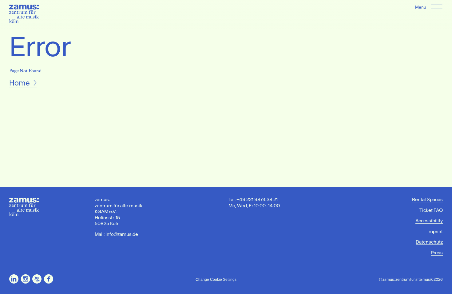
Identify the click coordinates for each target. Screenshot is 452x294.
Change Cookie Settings (216, 279)
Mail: (116, 234)
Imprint (435, 231)
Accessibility (429, 221)
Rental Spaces (427, 199)
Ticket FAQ (431, 210)
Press (437, 253)
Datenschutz (429, 242)
